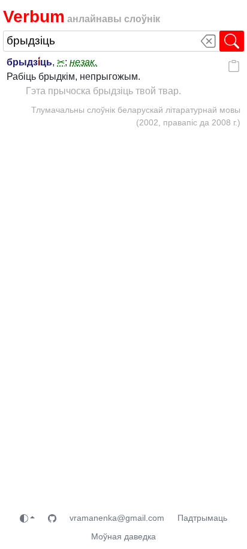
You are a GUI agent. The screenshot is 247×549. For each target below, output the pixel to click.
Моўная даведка (123, 536)
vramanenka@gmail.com (117, 518)
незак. (83, 62)
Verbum (34, 16)
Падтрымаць (202, 518)
